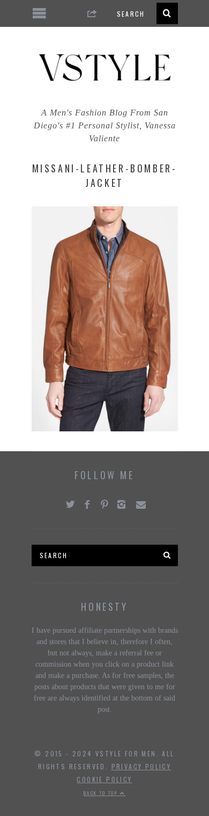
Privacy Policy (141, 766)
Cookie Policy (104, 779)
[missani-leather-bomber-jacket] (105, 428)
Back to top (102, 793)
